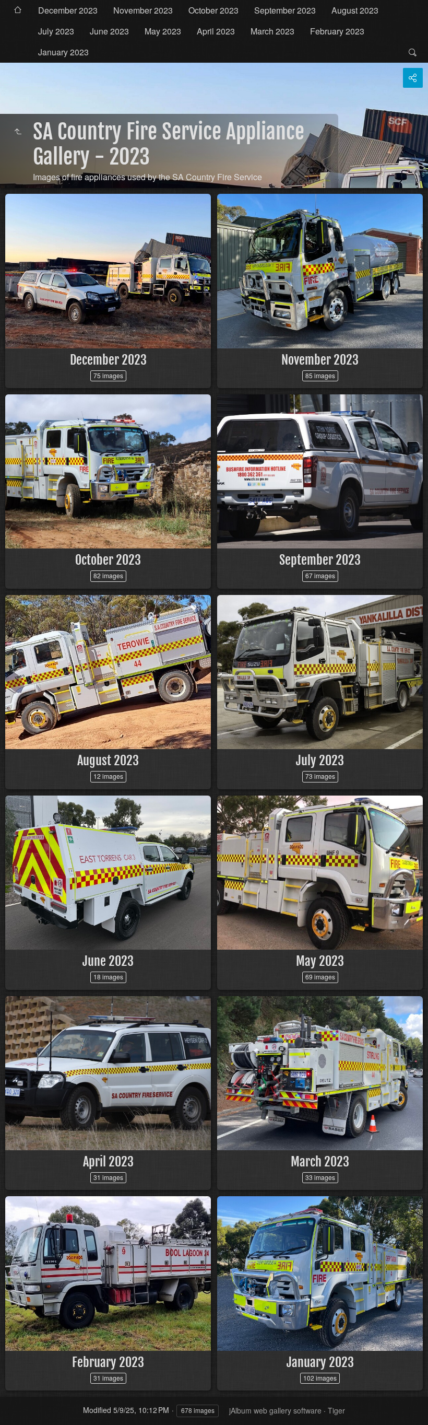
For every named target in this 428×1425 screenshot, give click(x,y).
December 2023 (68, 10)
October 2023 (213, 10)
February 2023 (337, 31)
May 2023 (163, 31)
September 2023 (285, 10)
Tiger (336, 1410)
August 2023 (354, 10)
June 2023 (109, 31)
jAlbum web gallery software (275, 1410)
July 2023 (56, 31)
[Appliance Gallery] (18, 132)
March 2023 (272, 31)
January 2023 (63, 52)
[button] (20, 1404)
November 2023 (143, 10)
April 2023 (216, 31)
